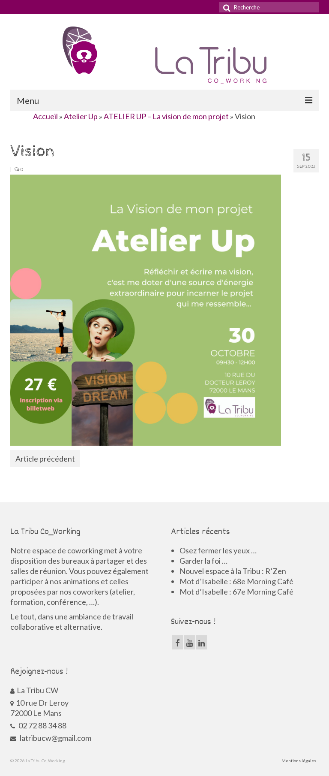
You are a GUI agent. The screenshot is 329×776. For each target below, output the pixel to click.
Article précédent (45, 458)
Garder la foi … (203, 560)
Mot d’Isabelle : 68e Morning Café (236, 581)
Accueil (45, 116)
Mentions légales (298, 760)
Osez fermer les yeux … (218, 550)
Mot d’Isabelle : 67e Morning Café (236, 591)
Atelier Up (81, 116)
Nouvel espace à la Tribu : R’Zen (232, 571)
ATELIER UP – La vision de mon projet (166, 116)
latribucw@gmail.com (54, 738)
